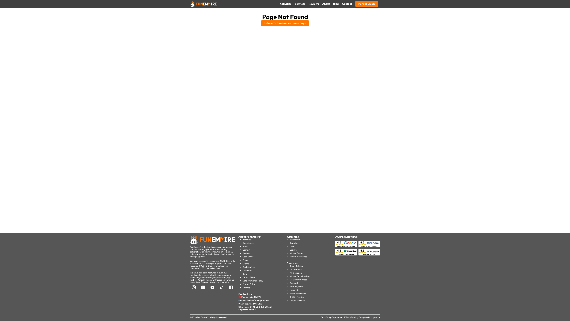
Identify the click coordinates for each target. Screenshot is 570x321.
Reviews (246, 253)
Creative (294, 243)
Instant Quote (367, 3)
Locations (247, 270)
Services (292, 263)
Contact (246, 249)
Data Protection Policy (253, 280)
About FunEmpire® (249, 236)
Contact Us (245, 294)
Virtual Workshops (298, 256)
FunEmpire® (202, 317)
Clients (246, 263)
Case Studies (248, 256)
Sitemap (246, 287)
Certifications (249, 267)
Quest (292, 246)
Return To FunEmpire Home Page (285, 23)
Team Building (296, 266)
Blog (245, 274)
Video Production (298, 293)
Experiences (248, 243)
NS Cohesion (296, 273)
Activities (247, 239)
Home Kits (294, 290)
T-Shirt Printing (297, 297)
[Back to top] (9, 314)
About (245, 246)
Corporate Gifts (297, 300)
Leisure (293, 249)
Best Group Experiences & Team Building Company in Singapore (350, 317)
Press (245, 260)
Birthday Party (296, 286)
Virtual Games (296, 253)
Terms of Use (249, 277)
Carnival (294, 283)
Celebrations (296, 269)
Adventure (295, 239)
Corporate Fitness (298, 279)
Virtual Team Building (299, 276)
